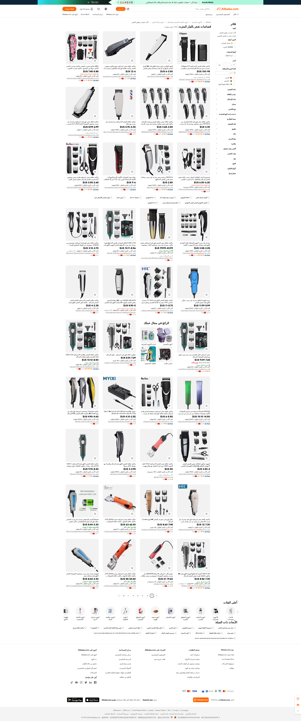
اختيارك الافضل (149, 633)
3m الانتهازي (149, 197)
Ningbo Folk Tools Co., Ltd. (163, 477)
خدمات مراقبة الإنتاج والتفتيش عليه (188, 673)
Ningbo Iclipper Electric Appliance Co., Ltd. (194, 79)
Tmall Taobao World (139, 710)
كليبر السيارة (185, 633)
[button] (128, 9)
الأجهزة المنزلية (197, 22)
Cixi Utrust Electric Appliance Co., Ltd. (196, 253)
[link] (298, 699)
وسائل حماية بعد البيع (192, 668)
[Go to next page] (119, 596)
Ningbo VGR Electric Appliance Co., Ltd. (121, 253)
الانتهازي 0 (94, 628)
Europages (185, 710)
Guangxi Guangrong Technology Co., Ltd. (158, 421)
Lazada (150, 710)
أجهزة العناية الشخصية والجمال (177, 22)
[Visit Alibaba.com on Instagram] (81, 682)
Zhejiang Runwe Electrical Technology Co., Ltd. (193, 421)
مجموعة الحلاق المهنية (204, 628)
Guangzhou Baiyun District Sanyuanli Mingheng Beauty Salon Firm (156, 258)
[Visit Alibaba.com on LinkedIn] (90, 682)
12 (123, 596)
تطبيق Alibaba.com (109, 700)
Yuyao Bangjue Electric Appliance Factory (120, 312)
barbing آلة (199, 633)
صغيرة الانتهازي (187, 628)
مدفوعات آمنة (195, 655)
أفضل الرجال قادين (201, 197)
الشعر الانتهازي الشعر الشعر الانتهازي (196, 203)
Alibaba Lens (225, 700)
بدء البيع (94, 659)
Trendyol (175, 710)
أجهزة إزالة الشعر (158, 22)
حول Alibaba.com (227, 650)
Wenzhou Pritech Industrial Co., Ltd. (160, 187)
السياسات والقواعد (193, 677)
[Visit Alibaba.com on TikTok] (71, 682)
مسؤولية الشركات (228, 664)
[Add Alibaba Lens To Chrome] (201, 699)
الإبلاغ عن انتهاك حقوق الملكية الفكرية (118, 673)
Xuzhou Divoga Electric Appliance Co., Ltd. (83, 135)
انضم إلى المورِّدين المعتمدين (87, 668)
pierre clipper (134, 197)
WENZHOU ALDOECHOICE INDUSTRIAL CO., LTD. (82, 187)
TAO (168, 710)
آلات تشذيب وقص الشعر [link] (140, 22)
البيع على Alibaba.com (89, 655)
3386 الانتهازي (184, 197)
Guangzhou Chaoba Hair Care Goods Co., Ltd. (119, 76)
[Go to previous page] (156, 596)
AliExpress (117, 710)
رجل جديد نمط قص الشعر (225, 628)
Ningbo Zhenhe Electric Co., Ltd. (87, 421)
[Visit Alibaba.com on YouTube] (76, 682)
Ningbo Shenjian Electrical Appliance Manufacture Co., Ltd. (193, 189)
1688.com (126, 710)
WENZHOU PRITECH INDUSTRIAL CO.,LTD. (194, 132)
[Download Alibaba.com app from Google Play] (75, 699)
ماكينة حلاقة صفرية (78, 628)
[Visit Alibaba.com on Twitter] (85, 682)
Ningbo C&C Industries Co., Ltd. (87, 310)
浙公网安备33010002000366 (189, 717)
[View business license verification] (172, 717)
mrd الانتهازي (152, 203)
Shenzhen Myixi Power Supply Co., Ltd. (122, 421)
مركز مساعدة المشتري (123, 655)
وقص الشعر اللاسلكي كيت (102, 197)
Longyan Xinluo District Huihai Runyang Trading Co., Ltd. (193, 369)
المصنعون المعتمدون (158, 655)
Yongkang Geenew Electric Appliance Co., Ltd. (156, 310)
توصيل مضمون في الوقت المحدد (189, 664)
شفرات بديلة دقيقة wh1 (167, 197)
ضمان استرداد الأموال (192, 659)
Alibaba (208, 22)
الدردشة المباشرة (125, 659)
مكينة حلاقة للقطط (214, 633)
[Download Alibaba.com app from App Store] (92, 699)
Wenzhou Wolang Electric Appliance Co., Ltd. (82, 253)
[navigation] (225, 309)
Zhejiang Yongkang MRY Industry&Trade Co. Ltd (82, 78)
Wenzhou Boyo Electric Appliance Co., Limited (193, 474)
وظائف (231, 668)
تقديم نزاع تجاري (125, 664)
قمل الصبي (172, 628)
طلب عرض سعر (159, 659)
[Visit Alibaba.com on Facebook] (95, 682)
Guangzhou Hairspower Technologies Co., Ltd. (119, 363)
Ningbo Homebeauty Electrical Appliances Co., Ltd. (119, 187)
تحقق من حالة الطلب (89, 664)
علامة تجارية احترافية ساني (170, 203)
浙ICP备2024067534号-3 (210, 717)
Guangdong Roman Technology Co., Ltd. (195, 310)
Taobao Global (160, 710)
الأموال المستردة (125, 668)
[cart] (98, 9)
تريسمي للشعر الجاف (167, 633)
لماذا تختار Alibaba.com (226, 655)
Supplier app (148, 700)
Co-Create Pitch (228, 659)
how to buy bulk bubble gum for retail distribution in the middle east (116, 633)
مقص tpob (120, 197)
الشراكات (93, 673)
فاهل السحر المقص (134, 628)
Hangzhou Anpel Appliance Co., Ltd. (160, 76)
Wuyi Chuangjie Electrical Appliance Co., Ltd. (119, 132)
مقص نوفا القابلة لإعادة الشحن (113, 628)
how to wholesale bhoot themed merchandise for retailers (214, 638)
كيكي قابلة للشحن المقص (154, 628)
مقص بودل (230, 633)
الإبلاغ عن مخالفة (125, 677)
